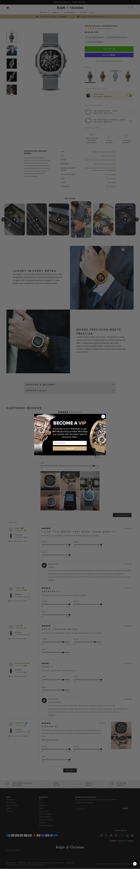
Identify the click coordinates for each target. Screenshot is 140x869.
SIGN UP (70, 448)
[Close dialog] (103, 416)
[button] (135, 864)
